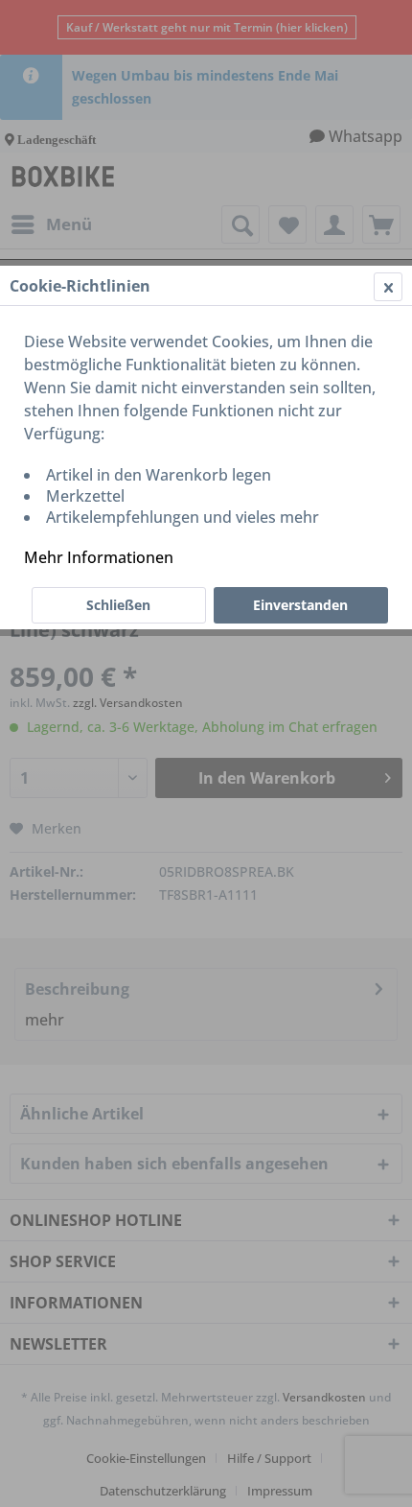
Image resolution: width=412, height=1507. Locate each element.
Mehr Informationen (98, 557)
